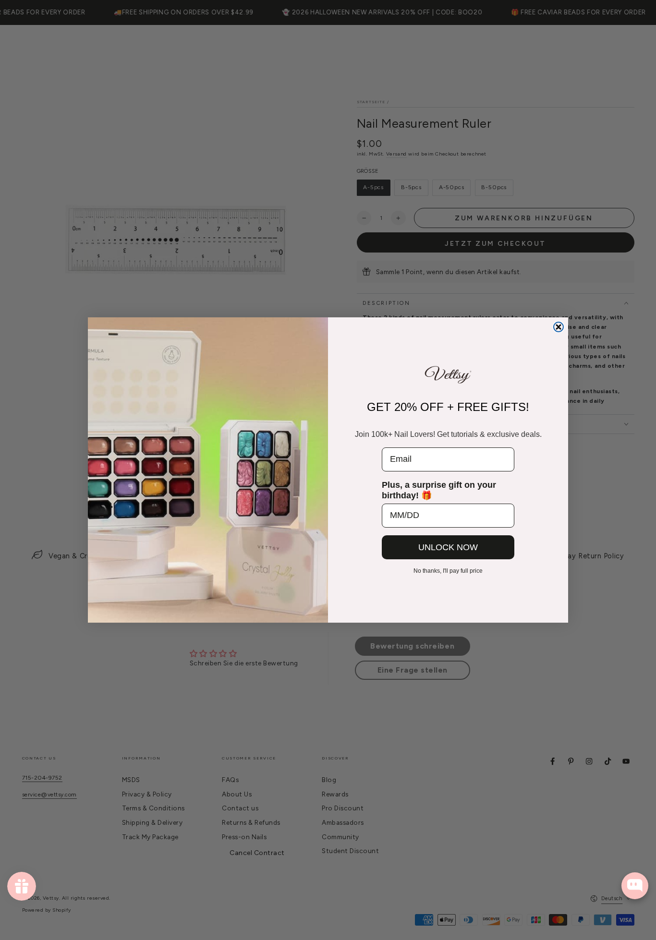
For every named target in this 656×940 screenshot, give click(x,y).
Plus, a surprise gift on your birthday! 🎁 (439, 490)
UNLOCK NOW (448, 547)
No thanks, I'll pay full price (448, 570)
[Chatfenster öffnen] (634, 885)
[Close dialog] (558, 327)
